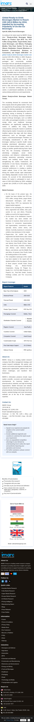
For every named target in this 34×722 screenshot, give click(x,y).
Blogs (3, 607)
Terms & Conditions (7, 622)
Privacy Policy (10, 720)
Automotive (5, 653)
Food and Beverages (8, 669)
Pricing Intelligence (7, 601)
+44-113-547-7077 (8, 703)
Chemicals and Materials (9, 658)
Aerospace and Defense (8, 648)
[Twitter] (9, 581)
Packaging (5, 674)
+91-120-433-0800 (8, 712)
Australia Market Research (9, 588)
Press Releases (6, 609)
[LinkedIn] (2, 581)
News (3, 638)
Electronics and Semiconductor (10, 664)
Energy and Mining (7, 666)
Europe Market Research (9, 596)
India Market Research (8, 591)
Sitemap (4, 640)
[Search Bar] (27, 3)
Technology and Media (8, 680)
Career (4, 619)
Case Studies (5, 612)
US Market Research (8, 599)
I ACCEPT (23, 720)
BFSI (3, 656)
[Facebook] (6, 581)
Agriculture (5, 650)
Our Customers (6, 630)
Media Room (5, 627)
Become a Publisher (7, 632)
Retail (3, 677)
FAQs (3, 635)
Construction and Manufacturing (11, 661)
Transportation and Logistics (10, 682)
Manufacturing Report (8, 604)
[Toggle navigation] (31, 4)
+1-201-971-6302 (7, 695)
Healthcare (5, 672)
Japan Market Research (8, 593)
